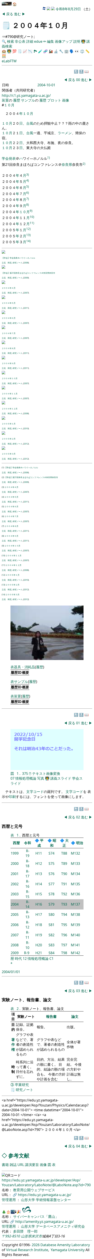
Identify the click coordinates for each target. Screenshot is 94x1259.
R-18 (27, 863)
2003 (15, 894)
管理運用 (9, 1199)
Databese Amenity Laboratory (65, 1244)
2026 (36, 1244)
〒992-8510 (11, 1236)
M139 (75, 924)
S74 (51, 853)
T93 (64, 904)
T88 (64, 853)
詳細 (29, 41)
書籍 (5, 1164)
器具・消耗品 (24, 667)
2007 (26, 292)
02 (78, 817)
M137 (75, 904)
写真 (40, 778)
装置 (5, 100)
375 (25, 773)
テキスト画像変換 (46, 773)
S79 (51, 904)
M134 (75, 873)
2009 (26, 277)
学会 (5, 158)
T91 (64, 884)
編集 (50, 41)
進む (18, 14)
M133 (75, 863)
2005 (15, 914)
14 (3, 594)
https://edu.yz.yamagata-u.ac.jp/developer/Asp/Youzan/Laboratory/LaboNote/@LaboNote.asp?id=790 (46, 1182)
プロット (54, 100)
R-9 (26, 952)
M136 (75, 894)
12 (3, 575)
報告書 (51, 1016)
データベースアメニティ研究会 (60, 1226)
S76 (51, 873)
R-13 (27, 914)
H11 (38, 853)
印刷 (12, 796)
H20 (38, 945)
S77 (51, 884)
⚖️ (82, 51)
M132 (75, 853)
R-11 (27, 935)
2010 (26, 428)
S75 (51, 863)
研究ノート (17, 262)
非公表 (20, 41)
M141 (75, 945)
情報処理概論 (25, 778)
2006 (15, 924)
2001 (15, 873)
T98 (64, 952)
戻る (10, 14)
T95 (64, 924)
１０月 (9, 105)
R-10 (27, 945)
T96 (64, 935)
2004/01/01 (11, 971)
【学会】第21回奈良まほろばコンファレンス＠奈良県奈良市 (28, 272)
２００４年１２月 (9, 408)
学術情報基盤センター (53, 1199)
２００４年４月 (9, 288)
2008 (26, 262)
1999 (15, 853)
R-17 (27, 874)
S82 (51, 935)
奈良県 (67, 164)
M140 (75, 935)
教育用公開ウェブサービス (34, 1190)
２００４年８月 (9, 348)
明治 (79, 842)
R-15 (27, 894)
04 (78, 1146)
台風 (29, 123)
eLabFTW (9, 61)
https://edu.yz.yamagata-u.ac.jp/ (44, 1194)
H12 (38, 863)
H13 (38, 873)
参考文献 (18, 1155)
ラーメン (65, 133)
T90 (64, 873)
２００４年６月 (9, 318)
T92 (64, 894)
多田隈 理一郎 (25, 1231)
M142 (75, 952)
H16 (38, 904)
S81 (51, 924)
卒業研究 (22, 1084)
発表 (12, 158)
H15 (38, 894)
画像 (65, 100)
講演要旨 (32, 1164)
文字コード (35, 791)
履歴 (16, 100)
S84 (51, 952)
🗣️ (72, 51)
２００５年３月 (9, 453)
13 (3, 584)
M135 (75, 884)
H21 (38, 952)
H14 (38, 884)
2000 (15, 863)
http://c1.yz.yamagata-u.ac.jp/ (26, 95)
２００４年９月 (9, 363)
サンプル (28, 100)
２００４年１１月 (9, 393)
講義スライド (60, 778)
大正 (66, 843)
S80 (51, 914)
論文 (74, 1016)
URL (20, 1164)
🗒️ (6, 25)
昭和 (53, 843)
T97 (64, 945)
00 (78, 79)
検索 (10, 41)
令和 (27, 842)
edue (38, 41)
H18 (38, 924)
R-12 (27, 925)
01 (78, 723)
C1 (51, 958)
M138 (75, 914)
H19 (38, 935)
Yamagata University (68, 1249)
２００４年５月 (9, 303)
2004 (15, 904)
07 (12, 778)
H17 (38, 914)
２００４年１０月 (9, 378)
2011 (26, 308)
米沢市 (36, 1236)
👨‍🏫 (83, 41)
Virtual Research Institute (27, 1249)
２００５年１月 (9, 423)
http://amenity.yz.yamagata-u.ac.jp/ (44, 1221)
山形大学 (28, 1199)
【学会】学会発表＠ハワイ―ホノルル (18, 257)
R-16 (27, 884)
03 (78, 990)
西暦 (16, 842)
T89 (64, 863)
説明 (76, 41)
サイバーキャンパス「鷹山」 (36, 1216)
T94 (64, 914)
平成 (40, 843)
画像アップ (63, 41)
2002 (15, 884)
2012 (26, 443)
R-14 (27, 904)
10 (3, 555)
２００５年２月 (9, 438)
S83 (51, 945)
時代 (18, 958)
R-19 (27, 853)
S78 (51, 894)
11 (3, 565)
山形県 (26, 1236)
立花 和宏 (7, 262)
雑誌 (13, 1164)
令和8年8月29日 (68, 9)
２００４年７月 (9, 333)
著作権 (13, 1044)
